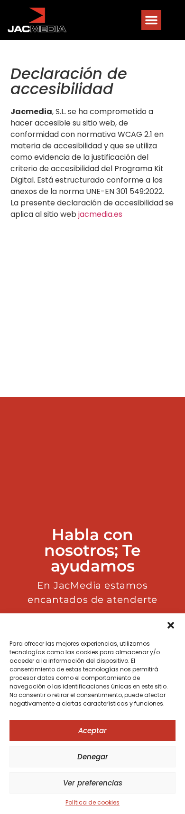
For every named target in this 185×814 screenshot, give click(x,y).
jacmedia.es (100, 214)
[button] (171, 625)
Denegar (92, 757)
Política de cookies (92, 802)
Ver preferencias (92, 783)
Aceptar (92, 731)
